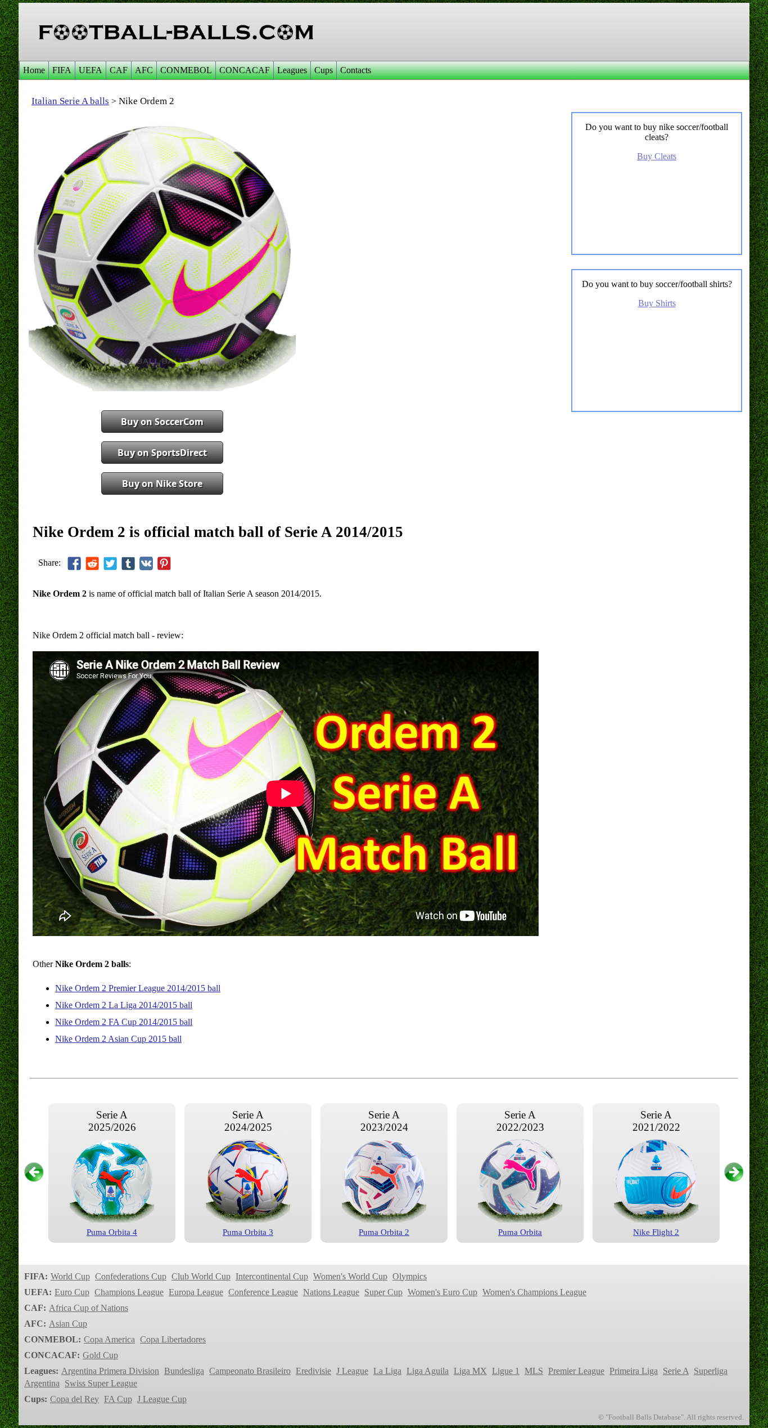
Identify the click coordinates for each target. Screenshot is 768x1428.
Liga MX (470, 1371)
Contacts (355, 70)
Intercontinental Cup (272, 1276)
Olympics (409, 1276)
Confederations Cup (130, 1276)
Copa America (109, 1339)
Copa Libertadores (173, 1339)
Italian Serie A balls (70, 101)
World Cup (70, 1276)
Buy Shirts (657, 303)
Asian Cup (68, 1323)
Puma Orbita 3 (248, 1232)
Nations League (331, 1292)
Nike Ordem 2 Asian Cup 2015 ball (118, 1039)
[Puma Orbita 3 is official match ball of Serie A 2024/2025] (248, 1219)
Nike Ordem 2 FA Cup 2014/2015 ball (123, 1022)
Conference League (263, 1292)
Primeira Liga (633, 1371)
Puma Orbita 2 (384, 1232)
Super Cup (383, 1292)
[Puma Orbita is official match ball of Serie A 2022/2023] (520, 1219)
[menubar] (196, 70)
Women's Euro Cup (442, 1292)
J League (352, 1371)
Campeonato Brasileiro (250, 1371)
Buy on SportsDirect (162, 452)
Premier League (576, 1371)
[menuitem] (33, 70)
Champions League (129, 1292)
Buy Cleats (656, 156)
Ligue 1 (505, 1371)
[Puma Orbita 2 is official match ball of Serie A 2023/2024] (384, 1219)
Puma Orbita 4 (112, 1232)
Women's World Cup (350, 1276)
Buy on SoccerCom (162, 421)
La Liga (387, 1371)
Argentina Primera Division (110, 1371)
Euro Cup (72, 1292)
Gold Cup (100, 1355)
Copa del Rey (74, 1399)
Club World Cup (201, 1276)
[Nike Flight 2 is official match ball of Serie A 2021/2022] (656, 1219)
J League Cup (162, 1399)
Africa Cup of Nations (88, 1308)
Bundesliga (184, 1371)
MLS (534, 1371)
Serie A (676, 1371)
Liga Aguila (427, 1371)
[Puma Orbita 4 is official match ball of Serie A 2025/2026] (112, 1219)
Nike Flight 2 (656, 1232)
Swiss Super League (101, 1383)
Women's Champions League (534, 1292)
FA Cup (118, 1399)
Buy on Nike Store (162, 483)
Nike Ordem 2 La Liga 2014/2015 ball (123, 1005)
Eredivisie (313, 1371)
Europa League (196, 1292)
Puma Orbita (520, 1232)
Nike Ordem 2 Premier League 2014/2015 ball (137, 988)
